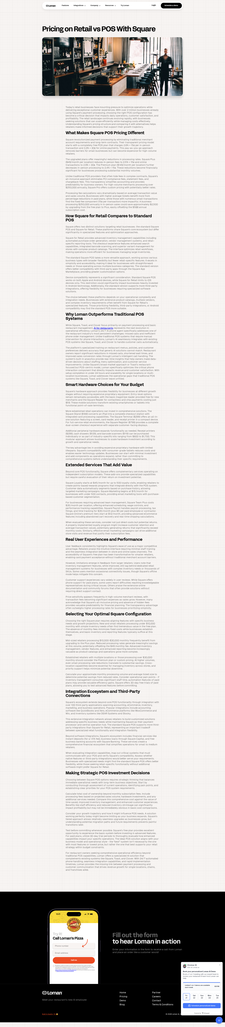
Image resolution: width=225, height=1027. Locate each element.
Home (123, 992)
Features (65, 5)
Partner (156, 992)
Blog (122, 1004)
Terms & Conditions (162, 1004)
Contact (156, 1000)
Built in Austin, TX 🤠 (50, 1014)
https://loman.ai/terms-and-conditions (65, 971)
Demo (123, 1000)
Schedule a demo (171, 5)
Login (154, 5)
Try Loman (125, 5)
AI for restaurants (103, 328)
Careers (156, 996)
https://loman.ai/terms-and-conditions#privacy (65, 970)
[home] (51, 5)
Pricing (123, 996)
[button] (79, 5)
